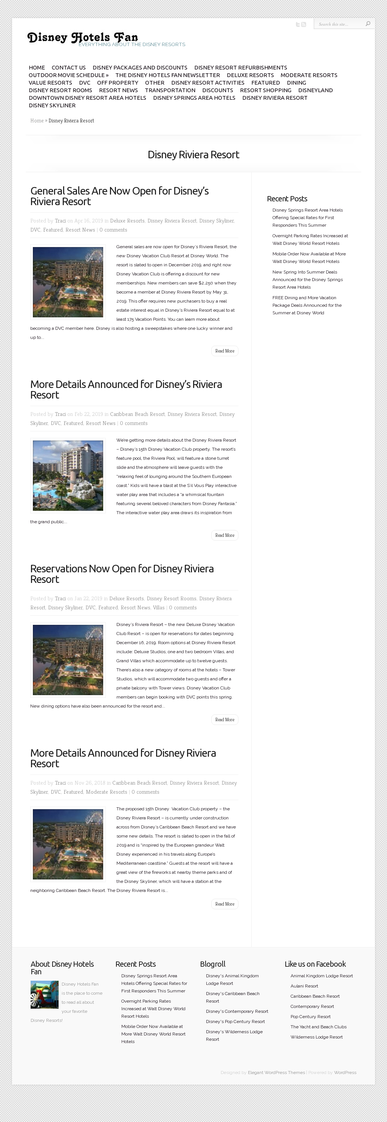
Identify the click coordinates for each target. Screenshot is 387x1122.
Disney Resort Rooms (60, 90)
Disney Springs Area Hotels (194, 97)
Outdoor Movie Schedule (68, 75)
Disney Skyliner (52, 105)
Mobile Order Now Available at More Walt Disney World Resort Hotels (153, 1034)
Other (154, 82)
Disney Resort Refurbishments (240, 67)
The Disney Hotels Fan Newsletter (167, 75)
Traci (60, 220)
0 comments (113, 229)
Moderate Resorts (309, 75)
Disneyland (315, 90)
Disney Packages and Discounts (140, 67)
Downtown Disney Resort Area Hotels (87, 97)
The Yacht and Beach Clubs (319, 1026)
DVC (84, 82)
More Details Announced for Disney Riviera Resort (123, 758)
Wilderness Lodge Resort (317, 1037)
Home (37, 67)
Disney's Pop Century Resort (235, 1021)
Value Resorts (50, 82)
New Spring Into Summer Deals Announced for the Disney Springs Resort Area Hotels (307, 279)
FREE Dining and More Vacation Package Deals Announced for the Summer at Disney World (307, 305)
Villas (159, 607)
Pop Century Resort (311, 1016)
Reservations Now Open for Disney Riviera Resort (122, 574)
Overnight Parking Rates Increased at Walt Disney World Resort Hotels (153, 1008)
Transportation (170, 90)
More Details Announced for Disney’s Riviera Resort (126, 389)
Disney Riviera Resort (275, 97)
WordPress (345, 1072)
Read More (224, 351)
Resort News (118, 90)
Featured (265, 82)
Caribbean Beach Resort (137, 413)
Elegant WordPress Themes (276, 1072)
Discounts (217, 90)
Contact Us (69, 67)
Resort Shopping (265, 90)
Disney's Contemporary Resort (237, 1011)
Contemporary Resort (312, 1006)
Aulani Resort (304, 986)
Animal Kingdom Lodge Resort (322, 975)
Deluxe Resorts (250, 75)
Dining (296, 82)
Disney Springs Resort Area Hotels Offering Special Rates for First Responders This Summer (307, 217)
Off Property (117, 82)
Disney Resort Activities (208, 82)
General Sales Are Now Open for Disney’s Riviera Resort (119, 196)
